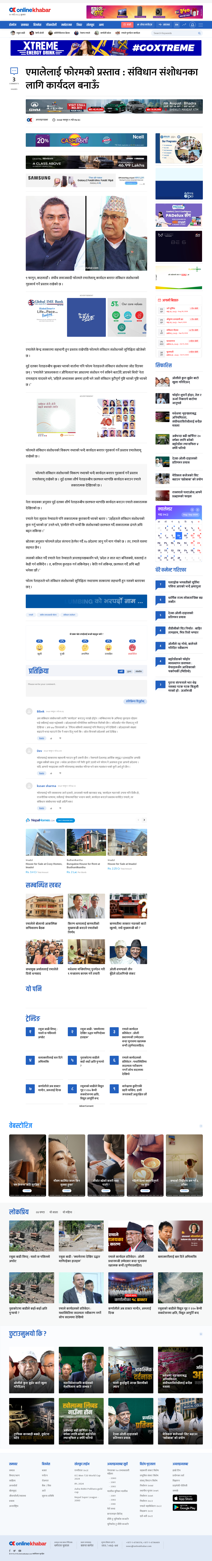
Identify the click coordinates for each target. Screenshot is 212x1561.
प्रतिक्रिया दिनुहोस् (135, 701)
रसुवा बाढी (20, 33)
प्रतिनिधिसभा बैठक (62, 33)
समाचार (25, 24)
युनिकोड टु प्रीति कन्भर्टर (118, 1524)
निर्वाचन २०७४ (146, 1485)
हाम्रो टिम (176, 1470)
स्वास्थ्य (166, 25)
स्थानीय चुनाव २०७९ (149, 1491)
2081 (113, 1482)
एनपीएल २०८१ (81, 1470)
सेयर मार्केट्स (146, 25)
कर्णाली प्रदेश (105, 33)
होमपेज (12, 24)
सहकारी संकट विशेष (149, 1470)
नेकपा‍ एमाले (85, 33)
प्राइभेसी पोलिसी (180, 1485)
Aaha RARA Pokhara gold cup (88, 1490)
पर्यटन (45, 1475)
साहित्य (12, 1481)
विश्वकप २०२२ (146, 1511)
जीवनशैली (51, 24)
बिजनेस (37, 24)
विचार (79, 24)
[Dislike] (60, 738)
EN (176, 25)
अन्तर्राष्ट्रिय (13, 1506)
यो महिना (67, 1212)
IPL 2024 (79, 1484)
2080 (113, 1478)
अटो (44, 1491)
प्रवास (11, 1501)
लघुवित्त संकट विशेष (149, 1475)
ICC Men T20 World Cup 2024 (87, 1477)
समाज (12, 1470)
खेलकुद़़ (12, 1491)
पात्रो (129, 25)
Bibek (40, 711)
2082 (113, 1486)
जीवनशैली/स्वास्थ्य (17, 1496)
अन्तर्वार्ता (13, 1485)
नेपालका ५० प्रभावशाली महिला (118, 1472)
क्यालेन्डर (165, 509)
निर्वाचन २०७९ (146, 1496)
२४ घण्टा (40, 1212)
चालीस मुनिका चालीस (117, 1491)
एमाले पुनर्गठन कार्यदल (130, 33)
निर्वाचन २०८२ (146, 1501)
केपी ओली (39, 33)
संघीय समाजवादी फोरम (48, 615)
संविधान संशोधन (69, 615)
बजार (44, 1470)
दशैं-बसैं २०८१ (146, 1516)
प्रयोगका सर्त (178, 1475)
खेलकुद (90, 24)
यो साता (54, 1212)
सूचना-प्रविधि (48, 1496)
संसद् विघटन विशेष (148, 1481)
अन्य (101, 24)
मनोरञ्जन (66, 24)
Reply (41, 738)
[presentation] (138, 820)
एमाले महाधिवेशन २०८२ (150, 1506)
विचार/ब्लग (14, 1475)
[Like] (51, 738)
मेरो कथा (111, 1509)
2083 (113, 1504)
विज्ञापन (176, 1481)
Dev (39, 751)
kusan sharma (46, 786)
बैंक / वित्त (46, 1485)
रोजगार (45, 1481)
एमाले (31, 615)
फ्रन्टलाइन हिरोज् (114, 1514)
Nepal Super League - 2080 (86, 1499)
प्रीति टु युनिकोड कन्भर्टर (118, 1519)
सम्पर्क (175, 1491)
